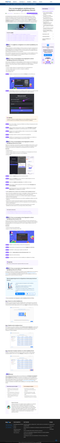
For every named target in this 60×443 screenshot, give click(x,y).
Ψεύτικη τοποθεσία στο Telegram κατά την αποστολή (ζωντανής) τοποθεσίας (20, 212)
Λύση (11, 4)
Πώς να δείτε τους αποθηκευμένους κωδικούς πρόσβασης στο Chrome (47, 22)
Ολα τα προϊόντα (16, 432)
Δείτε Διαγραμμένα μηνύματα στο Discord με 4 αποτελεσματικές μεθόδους (19, 211)
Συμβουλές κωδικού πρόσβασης (18, 4)
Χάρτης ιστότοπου (31, 441)
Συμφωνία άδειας (24, 441)
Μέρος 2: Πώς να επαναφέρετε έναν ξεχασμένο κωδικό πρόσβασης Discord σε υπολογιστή (22, 35)
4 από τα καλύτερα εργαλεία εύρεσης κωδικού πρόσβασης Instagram (47, 13)
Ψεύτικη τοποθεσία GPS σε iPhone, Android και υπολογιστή (33, 430)
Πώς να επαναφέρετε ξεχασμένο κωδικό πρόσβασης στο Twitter (48, 20)
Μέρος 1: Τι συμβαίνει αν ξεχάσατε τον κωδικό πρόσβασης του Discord (19, 34)
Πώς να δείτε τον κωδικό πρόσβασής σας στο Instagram (48, 16)
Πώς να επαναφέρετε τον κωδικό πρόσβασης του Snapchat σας (48, 28)
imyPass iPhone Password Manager (28, 380)
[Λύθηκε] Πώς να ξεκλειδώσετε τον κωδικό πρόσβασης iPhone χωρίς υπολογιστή (13, 395)
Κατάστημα (22, 1)
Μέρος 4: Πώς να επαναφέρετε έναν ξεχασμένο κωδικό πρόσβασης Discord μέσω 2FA (21, 38)
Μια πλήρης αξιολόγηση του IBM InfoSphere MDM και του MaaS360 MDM (29, 393)
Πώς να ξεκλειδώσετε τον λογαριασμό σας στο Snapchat (48, 18)
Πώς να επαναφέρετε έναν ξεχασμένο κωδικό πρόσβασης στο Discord (48, 31)
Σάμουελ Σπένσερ (14, 402)
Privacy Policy (37, 442)
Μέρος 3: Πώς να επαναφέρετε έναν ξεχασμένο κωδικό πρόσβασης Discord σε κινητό (21, 37)
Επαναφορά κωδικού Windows (18, 424)
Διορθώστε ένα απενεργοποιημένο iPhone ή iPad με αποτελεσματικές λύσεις (13, 389)
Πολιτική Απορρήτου (9, 441)
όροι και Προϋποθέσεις (17, 441)
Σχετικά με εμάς (52, 424)
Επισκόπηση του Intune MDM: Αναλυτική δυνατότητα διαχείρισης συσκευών (30, 389)
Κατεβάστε (29, 1)
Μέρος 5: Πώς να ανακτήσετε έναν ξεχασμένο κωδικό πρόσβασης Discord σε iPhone (21, 40)
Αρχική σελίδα (8, 4)
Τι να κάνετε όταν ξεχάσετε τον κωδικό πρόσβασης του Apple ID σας (48, 25)
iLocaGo (15, 427)
